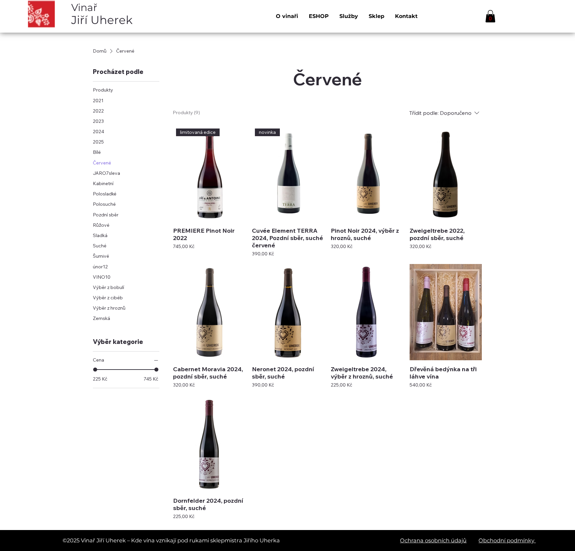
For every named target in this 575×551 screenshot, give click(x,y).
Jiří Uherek (101, 14)
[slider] (95, 370)
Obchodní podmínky (507, 540)
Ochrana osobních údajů (433, 540)
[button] (490, 16)
